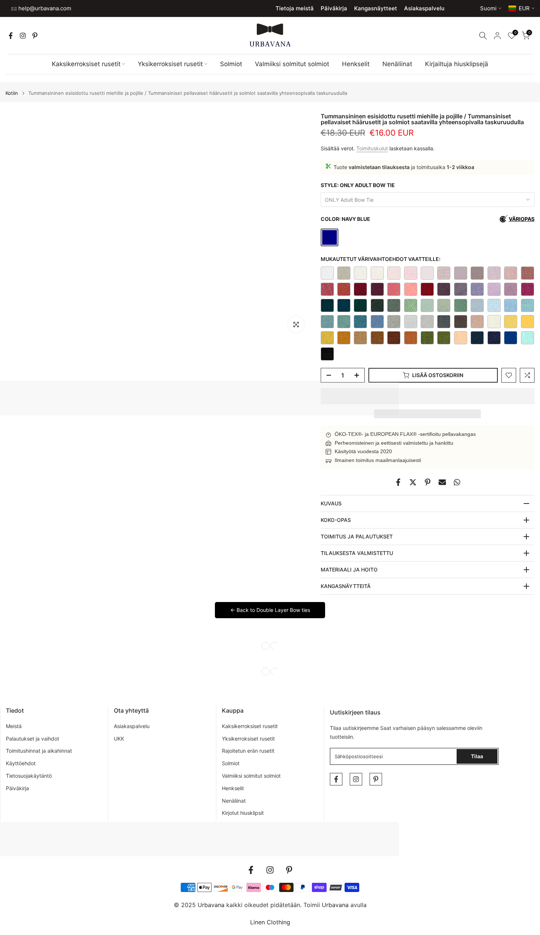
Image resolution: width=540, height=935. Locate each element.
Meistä (14, 726)
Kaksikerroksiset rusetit (86, 64)
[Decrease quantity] (326, 375)
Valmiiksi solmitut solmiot (292, 64)
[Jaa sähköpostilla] (442, 482)
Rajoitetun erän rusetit (248, 751)
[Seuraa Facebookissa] (10, 35)
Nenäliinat (397, 64)
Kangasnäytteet (375, 8)
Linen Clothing (270, 922)
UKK (119, 738)
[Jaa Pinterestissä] (427, 482)
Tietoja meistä (295, 8)
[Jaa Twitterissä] (413, 482)
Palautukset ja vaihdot (32, 738)
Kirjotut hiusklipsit (243, 813)
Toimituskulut (372, 148)
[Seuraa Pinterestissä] (35, 35)
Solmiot (231, 64)
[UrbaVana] (270, 35)
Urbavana (335, 905)
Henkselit (356, 64)
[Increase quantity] (358, 375)
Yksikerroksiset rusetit (170, 64)
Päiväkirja (334, 8)
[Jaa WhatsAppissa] (457, 482)
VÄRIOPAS (521, 219)
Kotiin (12, 93)
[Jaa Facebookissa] (398, 482)
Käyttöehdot (21, 763)
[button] (428, 396)
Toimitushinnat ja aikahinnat (39, 751)
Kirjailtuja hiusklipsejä (456, 64)
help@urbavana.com (44, 8)
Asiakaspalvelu (424, 8)
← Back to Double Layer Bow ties (270, 610)
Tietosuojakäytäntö (29, 776)
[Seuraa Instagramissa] (22, 35)
